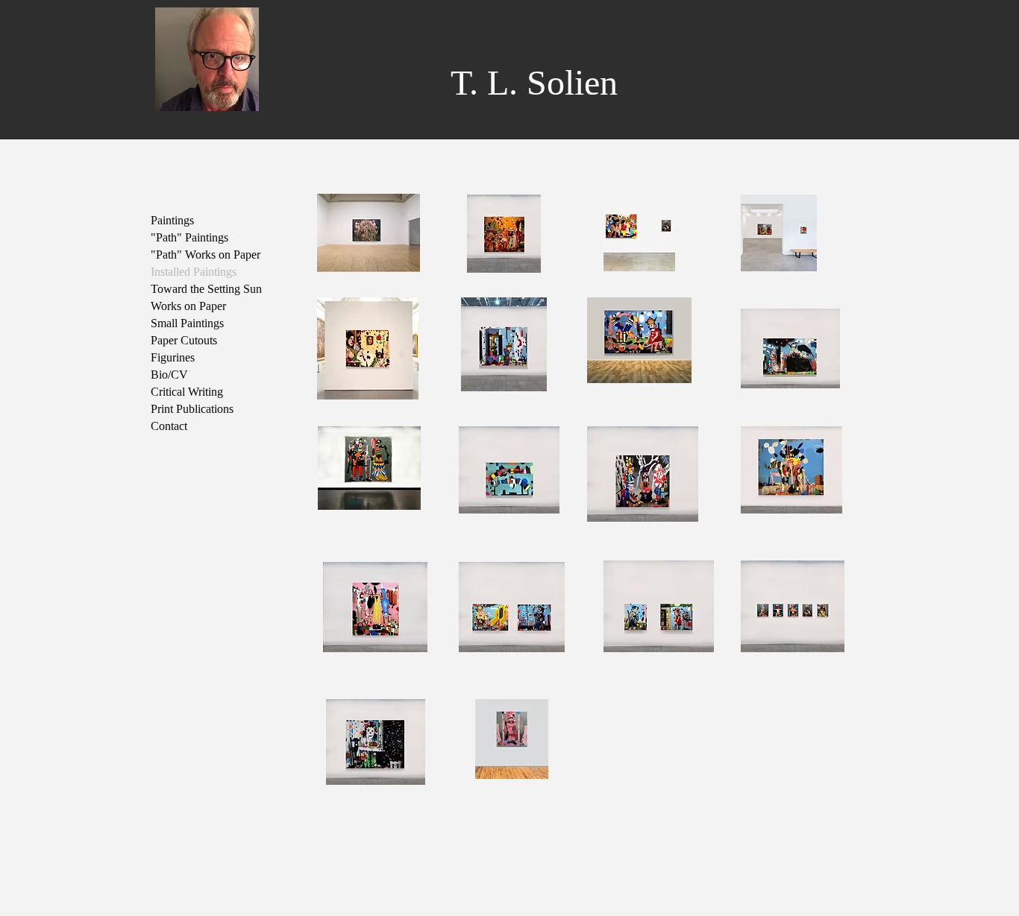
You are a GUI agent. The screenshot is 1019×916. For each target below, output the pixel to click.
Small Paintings (187, 323)
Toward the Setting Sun (206, 288)
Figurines (173, 357)
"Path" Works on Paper (205, 254)
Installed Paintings (193, 271)
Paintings (172, 220)
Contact (169, 426)
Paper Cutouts (184, 340)
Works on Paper (188, 306)
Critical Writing (187, 391)
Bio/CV (169, 374)
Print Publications (192, 408)
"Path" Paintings (189, 237)
